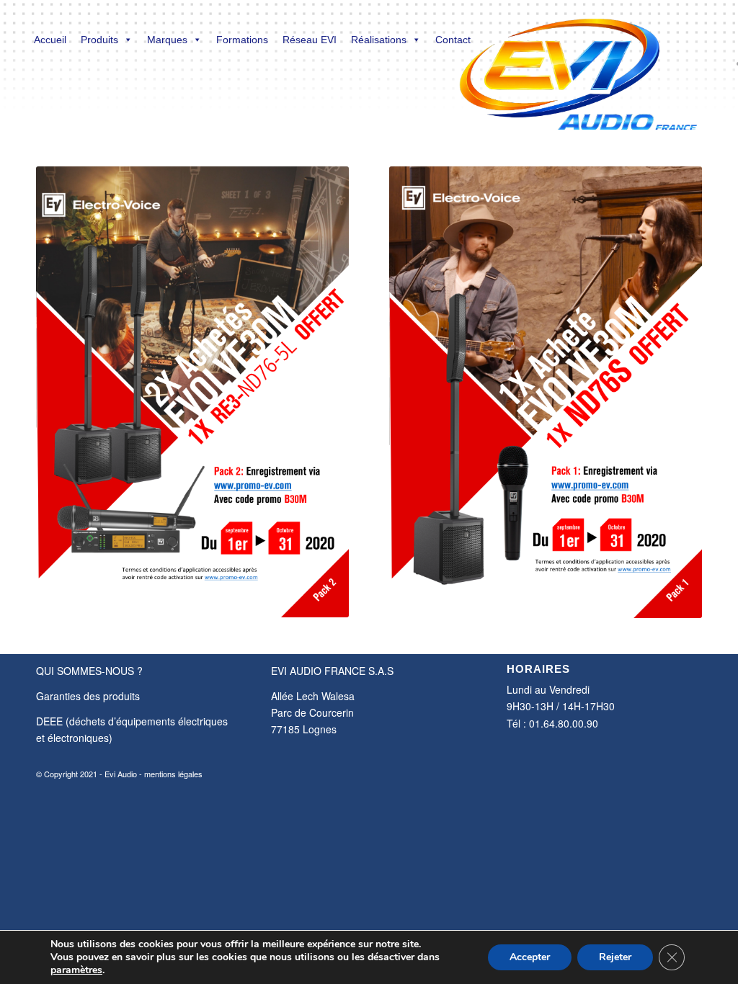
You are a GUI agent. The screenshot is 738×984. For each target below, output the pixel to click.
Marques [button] (167, 39)
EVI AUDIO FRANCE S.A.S (332, 670)
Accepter (530, 957)
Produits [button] (99, 39)
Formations (242, 39)
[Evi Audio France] (577, 65)
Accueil (50, 39)
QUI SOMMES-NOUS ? (89, 670)
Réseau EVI (310, 39)
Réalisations (378, 39)
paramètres (76, 970)
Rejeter (615, 957)
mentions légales (173, 773)
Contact (453, 39)
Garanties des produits (88, 696)
